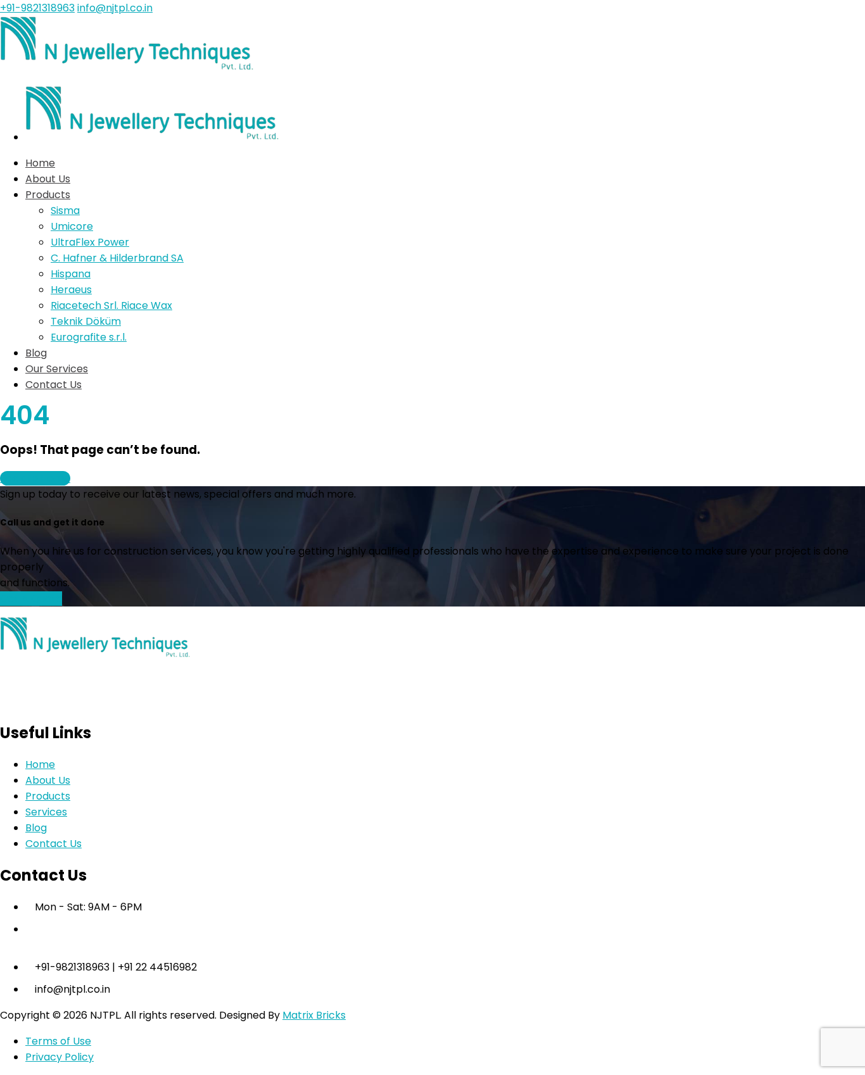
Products (47, 796)
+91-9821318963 (37, 8)
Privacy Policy (59, 1057)
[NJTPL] (126, 67)
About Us (47, 780)
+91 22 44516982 (157, 967)
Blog (36, 827)
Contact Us (53, 843)
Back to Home (35, 478)
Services (46, 812)
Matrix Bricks (314, 1015)
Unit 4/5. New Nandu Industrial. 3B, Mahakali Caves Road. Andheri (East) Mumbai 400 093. (302, 929)
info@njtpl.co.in (115, 8)
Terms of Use (58, 1041)
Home (40, 764)
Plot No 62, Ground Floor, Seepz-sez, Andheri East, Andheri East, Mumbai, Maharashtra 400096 (317, 945)
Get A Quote (31, 598)
